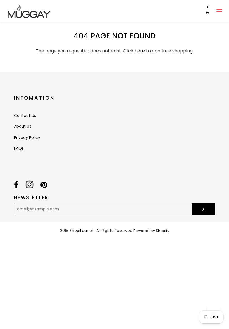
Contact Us (25, 115)
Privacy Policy (27, 137)
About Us (22, 126)
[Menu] (219, 11)
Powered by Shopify (151, 230)
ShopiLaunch (82, 230)
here (140, 51)
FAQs (19, 148)
